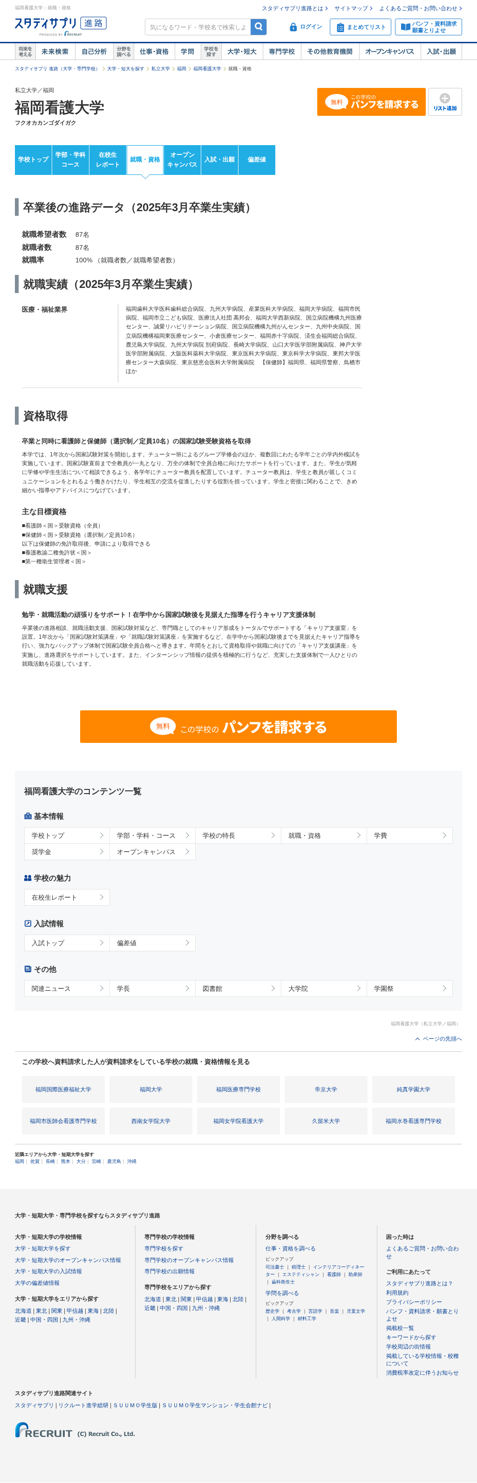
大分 (81, 1161)
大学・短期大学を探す (43, 1248)
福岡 (181, 68)
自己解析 (94, 51)
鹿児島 (114, 1161)
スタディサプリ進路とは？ (419, 1283)
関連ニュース (51, 988)
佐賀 (35, 1161)
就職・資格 (145, 159)
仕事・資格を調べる (291, 1248)
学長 (123, 988)
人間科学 (281, 1318)
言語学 (315, 1311)
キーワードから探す (411, 1337)
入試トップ (48, 943)
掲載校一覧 (400, 1328)
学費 (380, 835)
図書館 (212, 988)
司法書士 (275, 1266)
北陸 (108, 1311)
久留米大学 (326, 1121)
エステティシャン (301, 1274)
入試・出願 (441, 51)
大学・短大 (242, 51)
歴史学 (272, 1311)
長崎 (50, 1161)
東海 (93, 1311)
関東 (56, 1311)
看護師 (334, 1274)
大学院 (298, 988)
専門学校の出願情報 (169, 1271)
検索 (259, 27)
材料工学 (307, 1318)
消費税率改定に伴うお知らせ (422, 1372)
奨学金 (41, 851)
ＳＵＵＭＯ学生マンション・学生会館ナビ (215, 1405)
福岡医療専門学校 (238, 1089)
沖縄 (131, 1161)
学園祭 (384, 988)
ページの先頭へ (442, 1038)
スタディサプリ (34, 1405)
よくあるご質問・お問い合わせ (418, 8)
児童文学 (356, 1311)
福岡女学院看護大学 (238, 1121)
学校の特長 (219, 835)
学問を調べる (282, 1293)
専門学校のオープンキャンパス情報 (189, 1260)
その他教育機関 (330, 51)
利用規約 (397, 1292)
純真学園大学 (413, 1089)
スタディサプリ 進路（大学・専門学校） (57, 68)
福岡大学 (151, 1089)
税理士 (299, 1266)
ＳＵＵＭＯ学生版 (135, 1405)
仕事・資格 (154, 51)
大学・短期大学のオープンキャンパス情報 (68, 1260)
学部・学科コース (70, 159)
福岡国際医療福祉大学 (63, 1089)
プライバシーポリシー (414, 1302)
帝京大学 (326, 1089)
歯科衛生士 (283, 1281)
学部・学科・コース (146, 835)
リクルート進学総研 (83, 1405)
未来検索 (55, 51)
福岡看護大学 (207, 68)
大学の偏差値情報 (37, 1283)
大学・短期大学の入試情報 (48, 1271)
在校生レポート (108, 159)
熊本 (65, 1161)
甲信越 (75, 1311)
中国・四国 (44, 1319)
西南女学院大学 (150, 1121)
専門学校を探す (164, 1248)
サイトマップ (351, 8)
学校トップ (33, 159)
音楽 (334, 1311)
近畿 (20, 1319)
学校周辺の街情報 (408, 1346)
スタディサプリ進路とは (292, 8)
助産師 (355, 1274)
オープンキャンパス (390, 51)
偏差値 (257, 159)
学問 (188, 51)
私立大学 (160, 68)
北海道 (23, 1311)
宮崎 (96, 1161)
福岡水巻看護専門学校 (414, 1121)
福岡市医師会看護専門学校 (63, 1121)
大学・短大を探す (125, 68)
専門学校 (282, 51)
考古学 (294, 1311)
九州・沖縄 (76, 1319)
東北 (41, 1311)
